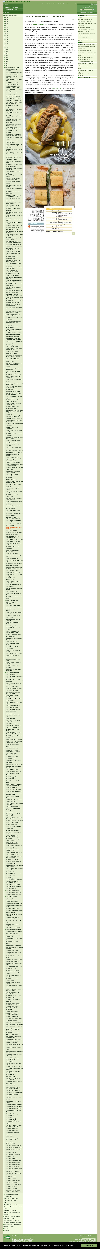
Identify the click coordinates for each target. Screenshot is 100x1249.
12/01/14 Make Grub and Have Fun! (14, 703)
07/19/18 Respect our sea (13, 541)
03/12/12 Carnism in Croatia (13, 789)
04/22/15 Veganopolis (12, 674)
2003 (6, 61)
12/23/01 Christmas (11, 1177)
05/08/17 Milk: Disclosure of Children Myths (13, 594)
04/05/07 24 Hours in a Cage (13, 995)
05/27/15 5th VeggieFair (12, 672)
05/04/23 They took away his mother (13, 185)
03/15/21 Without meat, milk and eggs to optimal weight (13, 390)
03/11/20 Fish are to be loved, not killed (14, 485)
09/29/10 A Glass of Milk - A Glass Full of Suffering (13, 836)
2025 (6, 17)
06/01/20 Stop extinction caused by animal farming (13, 461)
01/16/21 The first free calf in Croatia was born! (13, 404)
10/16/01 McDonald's (11, 1186)
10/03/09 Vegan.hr (11, 888)
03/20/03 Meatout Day (12, 1138)
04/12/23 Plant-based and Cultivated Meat (13, 199)
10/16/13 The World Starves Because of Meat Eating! (13, 733)
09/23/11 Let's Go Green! (12, 812)
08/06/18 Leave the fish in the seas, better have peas (14, 533)
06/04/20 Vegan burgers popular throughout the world (13, 458)
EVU (20, 1241)
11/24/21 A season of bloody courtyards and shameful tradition (13, 323)
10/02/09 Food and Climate (13, 890)
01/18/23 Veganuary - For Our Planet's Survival (14, 238)
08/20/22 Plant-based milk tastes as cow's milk (13, 261)
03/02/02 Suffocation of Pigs (13, 1160)
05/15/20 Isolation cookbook (84, 50)
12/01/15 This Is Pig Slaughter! (14, 653)
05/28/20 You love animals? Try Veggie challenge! (14, 465)
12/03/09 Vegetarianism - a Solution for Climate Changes (14, 878)
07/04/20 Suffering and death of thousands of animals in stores (14, 451)
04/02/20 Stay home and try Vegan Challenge (13, 471)
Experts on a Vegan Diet (83, 31)
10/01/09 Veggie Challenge (13, 892)
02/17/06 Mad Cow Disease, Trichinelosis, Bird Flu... (13, 1037)
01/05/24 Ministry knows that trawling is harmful (13, 124)
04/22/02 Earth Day (11, 1152)
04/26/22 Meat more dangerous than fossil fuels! (14, 281)
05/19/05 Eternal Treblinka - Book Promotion (13, 1079)
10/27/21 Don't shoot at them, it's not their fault (13, 326)
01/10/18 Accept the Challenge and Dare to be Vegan (14, 564)
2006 (6, 55)
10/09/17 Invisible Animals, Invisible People (13, 578)
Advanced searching (89, 10)
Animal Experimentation (11, 1194)
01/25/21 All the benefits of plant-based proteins (13, 400)
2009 (6, 49)
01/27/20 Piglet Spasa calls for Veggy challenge (14, 499)
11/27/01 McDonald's (11, 1182)
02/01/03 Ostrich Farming (12, 1140)
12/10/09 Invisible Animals (13, 876)
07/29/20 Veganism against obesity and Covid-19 (13, 441)
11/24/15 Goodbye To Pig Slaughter (12, 656)
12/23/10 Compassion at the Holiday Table (13, 827)
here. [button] (71, 1245)
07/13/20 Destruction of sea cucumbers (13, 448)
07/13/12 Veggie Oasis (12, 777)
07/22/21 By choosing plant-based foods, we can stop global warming (13, 360)
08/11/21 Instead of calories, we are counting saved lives (14, 342)
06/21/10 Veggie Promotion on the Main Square (14, 857)
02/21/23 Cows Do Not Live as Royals (14, 223)
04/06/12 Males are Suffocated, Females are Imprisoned (14, 785)
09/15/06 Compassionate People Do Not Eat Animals (13, 1007)
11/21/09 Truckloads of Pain (13, 886)
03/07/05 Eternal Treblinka (13, 1090)
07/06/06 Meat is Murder (12, 1016)
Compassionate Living (11, 9)
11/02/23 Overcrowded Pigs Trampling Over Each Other (13, 135)
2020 (6, 27)
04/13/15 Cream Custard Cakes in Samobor (14, 677)
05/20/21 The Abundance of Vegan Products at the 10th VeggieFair (13, 376)
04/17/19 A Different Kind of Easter (13, 511)
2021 (6, 25)
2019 (6, 29)
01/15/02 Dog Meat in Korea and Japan (13, 1174)
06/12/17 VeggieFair (11, 591)
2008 (6, 51)
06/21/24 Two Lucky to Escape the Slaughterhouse (14, 103)
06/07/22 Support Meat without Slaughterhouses (14, 267)
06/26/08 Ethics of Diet (12, 950)
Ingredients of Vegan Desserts (85, 19)
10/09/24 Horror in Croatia (13, 93)
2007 (6, 53)
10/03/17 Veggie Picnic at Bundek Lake (13, 582)
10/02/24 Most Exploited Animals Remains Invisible (13, 95)
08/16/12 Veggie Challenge (13, 771)
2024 (6, 19)
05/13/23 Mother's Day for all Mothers (13, 182)
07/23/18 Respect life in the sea (14, 539)
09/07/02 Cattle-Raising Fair (13, 1145)
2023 (6, 21)
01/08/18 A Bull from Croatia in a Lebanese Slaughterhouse (14, 568)
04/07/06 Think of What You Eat (14, 1024)
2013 (6, 41)
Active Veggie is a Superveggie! (12, 1224)
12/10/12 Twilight (10, 759)
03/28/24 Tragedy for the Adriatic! (12, 106)
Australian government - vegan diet (86, 33)
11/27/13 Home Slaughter (13, 724)
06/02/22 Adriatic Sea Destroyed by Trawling (12, 271)
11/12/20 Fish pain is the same (14, 418)
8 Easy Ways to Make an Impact (12, 1222)
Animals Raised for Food (12, 67)
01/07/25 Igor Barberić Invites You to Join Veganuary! (14, 73)
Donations (6, 1230)
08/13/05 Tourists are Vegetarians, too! (11, 1075)
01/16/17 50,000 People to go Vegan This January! (14, 613)
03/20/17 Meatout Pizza (12, 600)
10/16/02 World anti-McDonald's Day (11, 1142)
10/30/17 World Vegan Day (13, 572)
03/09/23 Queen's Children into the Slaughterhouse (14, 216)
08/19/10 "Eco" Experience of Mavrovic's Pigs (13, 846)
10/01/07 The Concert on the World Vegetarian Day (13, 976)
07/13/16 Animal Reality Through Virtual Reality (12, 632)
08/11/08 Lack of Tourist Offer (13, 945)
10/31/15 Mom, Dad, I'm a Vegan (13, 659)
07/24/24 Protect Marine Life (13, 100)
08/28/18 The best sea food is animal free (14, 528)
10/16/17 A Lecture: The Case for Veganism (14, 575)
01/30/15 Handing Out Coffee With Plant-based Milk (14, 689)
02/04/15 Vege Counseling (13, 686)
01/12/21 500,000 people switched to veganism (12, 407)
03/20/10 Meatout (10, 872)
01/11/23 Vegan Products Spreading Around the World (13, 242)
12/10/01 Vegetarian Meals (13, 1180)
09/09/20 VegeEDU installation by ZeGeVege (14, 431)
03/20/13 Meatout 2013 (12, 748)
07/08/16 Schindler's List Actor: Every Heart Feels (14, 635)
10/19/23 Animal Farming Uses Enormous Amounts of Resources (14, 146)
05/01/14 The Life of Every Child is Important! (13, 710)
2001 (6, 65)
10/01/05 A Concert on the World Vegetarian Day (13, 1072)
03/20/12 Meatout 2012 (12, 787)
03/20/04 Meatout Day (12, 1114)
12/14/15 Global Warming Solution (13, 651)
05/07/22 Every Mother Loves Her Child (14, 278)
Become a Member (9, 1226)
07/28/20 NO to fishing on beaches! (13, 444)
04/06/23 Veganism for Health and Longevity (14, 202)
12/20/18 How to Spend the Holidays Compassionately (13, 517)
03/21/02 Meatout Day (12, 1158)
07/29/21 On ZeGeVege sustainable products (12, 352)
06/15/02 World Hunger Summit (14, 1147)
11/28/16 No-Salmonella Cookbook (86, 61)
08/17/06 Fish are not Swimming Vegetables (12, 1010)
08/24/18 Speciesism (11, 530)
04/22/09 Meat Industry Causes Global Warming (14, 911)
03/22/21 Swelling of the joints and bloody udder (14, 387)
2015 (6, 37)
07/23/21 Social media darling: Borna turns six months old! (14, 355)
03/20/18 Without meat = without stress (12, 551)
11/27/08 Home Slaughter (13, 927)
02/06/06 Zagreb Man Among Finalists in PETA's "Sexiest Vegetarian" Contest (13, 1041)
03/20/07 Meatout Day (12, 998)
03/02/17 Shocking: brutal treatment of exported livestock (14, 606)
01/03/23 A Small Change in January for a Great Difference (14, 245)
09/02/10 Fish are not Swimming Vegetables (12, 843)
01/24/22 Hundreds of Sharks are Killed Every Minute (14, 311)
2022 (6, 23)
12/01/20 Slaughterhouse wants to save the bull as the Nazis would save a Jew (14, 412)
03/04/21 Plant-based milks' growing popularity (13, 394)
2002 (6, 63)
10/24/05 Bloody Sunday (12, 1058)
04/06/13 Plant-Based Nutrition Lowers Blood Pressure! (14, 742)
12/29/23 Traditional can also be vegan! (13, 131)
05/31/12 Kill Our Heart (12, 779)
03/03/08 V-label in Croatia (13, 961)
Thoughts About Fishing (83, 35)
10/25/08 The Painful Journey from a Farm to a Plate (14, 932)
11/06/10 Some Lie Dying (12, 830)
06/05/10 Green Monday (12, 860)
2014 (6, 39)
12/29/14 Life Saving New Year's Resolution (13, 692)
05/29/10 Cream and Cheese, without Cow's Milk (14, 862)
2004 (6, 59)
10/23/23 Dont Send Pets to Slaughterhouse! (13, 141)
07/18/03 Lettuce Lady (12, 1128)
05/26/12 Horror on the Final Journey (13, 781)
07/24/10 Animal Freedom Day (14, 852)
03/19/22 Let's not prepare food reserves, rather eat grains (14, 301)
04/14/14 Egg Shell (11, 713)
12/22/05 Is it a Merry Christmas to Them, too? (14, 1045)
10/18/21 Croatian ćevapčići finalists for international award (14, 333)
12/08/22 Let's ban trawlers (13, 251)
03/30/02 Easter (10, 1156)
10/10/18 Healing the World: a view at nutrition (14, 524)
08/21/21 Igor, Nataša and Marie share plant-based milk (13, 338)
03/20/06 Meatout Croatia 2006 (14, 1026)
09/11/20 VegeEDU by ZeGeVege (12, 427)
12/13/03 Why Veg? (11, 1118)
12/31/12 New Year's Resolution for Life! (11, 754)
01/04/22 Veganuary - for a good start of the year (13, 315)
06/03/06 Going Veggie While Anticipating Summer (14, 1019)
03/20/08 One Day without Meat (14, 959)
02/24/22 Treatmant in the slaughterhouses (13, 305)
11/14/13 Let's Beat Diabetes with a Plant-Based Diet (13, 726)
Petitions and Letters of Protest (12, 1212)
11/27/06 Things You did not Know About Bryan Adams (13, 1004)
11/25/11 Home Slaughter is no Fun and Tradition (14, 800)
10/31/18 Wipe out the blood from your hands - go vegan (13, 521)
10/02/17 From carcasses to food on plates (13, 585)
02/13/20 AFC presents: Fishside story (12, 495)
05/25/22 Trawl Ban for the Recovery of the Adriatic (13, 274)
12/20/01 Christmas (11, 1178)
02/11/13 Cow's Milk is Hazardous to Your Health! (13, 750)
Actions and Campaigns (10, 15)
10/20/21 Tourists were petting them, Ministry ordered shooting (14, 330)
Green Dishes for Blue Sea (40, 24)
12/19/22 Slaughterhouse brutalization (13, 248)
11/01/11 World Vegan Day (13, 806)
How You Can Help (9, 1218)
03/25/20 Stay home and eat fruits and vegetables (13, 478)
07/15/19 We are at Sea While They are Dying (14, 502)
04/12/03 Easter (10, 1136)
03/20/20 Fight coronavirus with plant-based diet (14, 482)
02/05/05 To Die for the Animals (14, 1092)
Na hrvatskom (94, 4)
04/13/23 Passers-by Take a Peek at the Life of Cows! (13, 196)
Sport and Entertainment (11, 1198)
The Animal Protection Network (12, 1216)
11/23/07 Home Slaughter (13, 970)
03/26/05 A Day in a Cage (13, 1085)
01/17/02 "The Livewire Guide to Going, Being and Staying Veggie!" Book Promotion (14, 1170)
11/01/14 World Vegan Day (13, 705)
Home (6, 4)
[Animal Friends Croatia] (16, 1)
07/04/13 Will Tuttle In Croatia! (14, 739)
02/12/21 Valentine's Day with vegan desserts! (14, 397)
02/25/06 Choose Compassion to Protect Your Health (14, 1033)
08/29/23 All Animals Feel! (13, 156)
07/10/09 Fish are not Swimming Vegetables (12, 900)
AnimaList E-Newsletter (10, 1210)
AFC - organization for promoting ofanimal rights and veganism (87, 7)
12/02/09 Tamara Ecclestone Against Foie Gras (13, 882)
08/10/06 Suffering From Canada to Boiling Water (12, 1014)
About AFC (7, 1214)
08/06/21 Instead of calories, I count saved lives (14, 349)
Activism (7, 12)
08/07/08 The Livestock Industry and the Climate (14, 948)
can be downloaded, (57, 88)
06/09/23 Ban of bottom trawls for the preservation (14, 165)
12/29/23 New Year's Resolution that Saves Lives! (13, 128)
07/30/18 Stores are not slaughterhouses (12, 536)
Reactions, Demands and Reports (13, 1207)
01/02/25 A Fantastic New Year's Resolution (14, 76)
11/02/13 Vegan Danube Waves (12, 730)
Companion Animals (10, 1200)
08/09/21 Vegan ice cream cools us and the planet (13, 345)
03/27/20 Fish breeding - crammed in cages (12, 475)
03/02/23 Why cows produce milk (13, 219)
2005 (6, 57)
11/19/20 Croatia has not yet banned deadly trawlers (13, 415)
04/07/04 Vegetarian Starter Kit (14, 1108)
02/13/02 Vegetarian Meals (13, 1162)
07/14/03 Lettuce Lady (12, 1130)
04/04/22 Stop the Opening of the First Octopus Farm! (14, 291)
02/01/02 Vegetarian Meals (13, 1164)
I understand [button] (89, 1245)
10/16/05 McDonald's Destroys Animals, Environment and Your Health (14, 1068)
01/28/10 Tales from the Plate (13, 874)
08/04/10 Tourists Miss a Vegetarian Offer (12, 849)
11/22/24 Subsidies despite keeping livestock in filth (13, 87)
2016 (6, 35)
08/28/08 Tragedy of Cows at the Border (13, 942)
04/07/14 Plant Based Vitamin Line (14, 715)
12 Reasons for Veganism (84, 27)
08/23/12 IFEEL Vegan (12, 769)
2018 (6, 31)
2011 (6, 45)
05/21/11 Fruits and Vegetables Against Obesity (14, 818)
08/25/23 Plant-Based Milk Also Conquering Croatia (14, 158)
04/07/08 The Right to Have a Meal (14, 956)
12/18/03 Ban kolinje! (11, 1116)
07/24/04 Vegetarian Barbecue (14, 1106)
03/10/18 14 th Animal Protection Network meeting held (13, 555)
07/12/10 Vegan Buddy (12, 854)
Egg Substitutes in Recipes (84, 21)
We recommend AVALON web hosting (87, 12)
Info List (6, 1228)
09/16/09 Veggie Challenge (13, 894)
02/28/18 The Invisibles (12, 558)
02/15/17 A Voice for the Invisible (12, 609)
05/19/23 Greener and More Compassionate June (13, 179)
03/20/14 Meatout (10, 718)
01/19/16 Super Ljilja (11, 641)
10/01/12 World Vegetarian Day (14, 764)
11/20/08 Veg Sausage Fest (13, 929)
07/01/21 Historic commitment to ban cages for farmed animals (14, 365)
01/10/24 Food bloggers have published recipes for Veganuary (14, 121)
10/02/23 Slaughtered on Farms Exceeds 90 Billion (14, 153)
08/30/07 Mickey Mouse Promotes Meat (12, 979)
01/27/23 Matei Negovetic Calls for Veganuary (14, 232)
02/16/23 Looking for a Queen (14, 225)
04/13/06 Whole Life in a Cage (14, 1022)
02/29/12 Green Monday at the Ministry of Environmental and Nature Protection (14, 793)
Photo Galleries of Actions (10, 1204)
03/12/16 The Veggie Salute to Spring (14, 638)
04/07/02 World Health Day (13, 1154)
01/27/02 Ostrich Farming (12, 1166)
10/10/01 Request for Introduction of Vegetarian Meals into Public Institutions (13, 1190)
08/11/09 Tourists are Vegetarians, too (11, 897)
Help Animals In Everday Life (11, 1220)
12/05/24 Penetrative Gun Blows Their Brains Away (13, 83)
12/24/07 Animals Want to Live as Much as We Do (14, 967)
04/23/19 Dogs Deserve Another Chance (12, 507)
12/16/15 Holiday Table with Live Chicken (13, 647)
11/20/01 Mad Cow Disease (13, 1184)
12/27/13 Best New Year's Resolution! (13, 721)
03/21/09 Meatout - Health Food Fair (14, 921)
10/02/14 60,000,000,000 (12, 707)
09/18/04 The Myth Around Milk (14, 1104)
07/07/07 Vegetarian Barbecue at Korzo (14, 986)
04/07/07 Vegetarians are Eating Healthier (12, 993)
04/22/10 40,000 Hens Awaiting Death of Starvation (14, 865)
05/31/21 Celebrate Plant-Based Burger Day (13, 372)
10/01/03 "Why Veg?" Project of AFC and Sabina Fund (14, 1126)
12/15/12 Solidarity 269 (12, 757)
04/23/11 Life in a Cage (12, 822)
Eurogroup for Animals (27, 1241)
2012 (6, 43)
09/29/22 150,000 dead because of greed (12, 257)
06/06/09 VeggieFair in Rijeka (14, 903)
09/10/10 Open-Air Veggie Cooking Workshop (13, 839)
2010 (6, 47)
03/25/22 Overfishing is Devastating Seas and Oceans (14, 294)
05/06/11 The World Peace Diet (14, 820)
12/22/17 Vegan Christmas (13, 570)
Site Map (83, 10)
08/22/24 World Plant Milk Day (14, 98)
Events (6, 1208)
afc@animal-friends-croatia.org (89, 1238)
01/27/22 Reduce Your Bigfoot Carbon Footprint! (14, 308)
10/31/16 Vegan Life (11, 626)
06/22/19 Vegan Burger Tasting (14, 505)
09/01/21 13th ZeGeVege (12, 336)
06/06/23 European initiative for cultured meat (14, 169)
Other (6, 1202)
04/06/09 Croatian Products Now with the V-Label (13, 918)
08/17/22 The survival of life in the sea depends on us (14, 264)
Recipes (80, 17)
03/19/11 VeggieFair (11, 824)
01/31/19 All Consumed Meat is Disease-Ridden (14, 514)
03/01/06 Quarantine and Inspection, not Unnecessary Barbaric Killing (13, 1029)
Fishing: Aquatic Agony (83, 37)
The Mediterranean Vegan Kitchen (86, 29)
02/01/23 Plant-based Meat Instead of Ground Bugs (13, 228)
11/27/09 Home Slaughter (13, 884)
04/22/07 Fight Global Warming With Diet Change (14, 989)
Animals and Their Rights (11, 7)
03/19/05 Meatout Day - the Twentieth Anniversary (13, 1087)
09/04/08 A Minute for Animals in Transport (14, 939)
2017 (6, 33)
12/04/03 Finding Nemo (12, 1120)
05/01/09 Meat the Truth (12, 908)
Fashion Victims (9, 1196)
